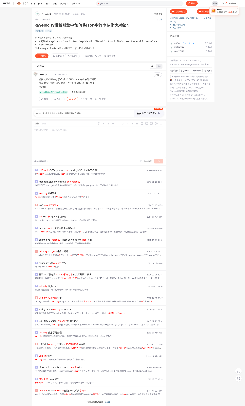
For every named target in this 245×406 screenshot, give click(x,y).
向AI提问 (206, 11)
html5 (49, 31)
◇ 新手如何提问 (177, 24)
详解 (50, 297)
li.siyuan (43, 74)
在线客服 (205, 64)
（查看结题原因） (189, 43)
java (48, 204)
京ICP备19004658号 (179, 76)
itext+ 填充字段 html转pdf (57, 228)
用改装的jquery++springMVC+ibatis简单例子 (69, 170)
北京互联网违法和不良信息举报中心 (185, 84)
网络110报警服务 (196, 87)
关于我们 (174, 70)
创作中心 (233, 3)
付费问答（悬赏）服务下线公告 (184, 18)
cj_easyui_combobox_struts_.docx (61, 367)
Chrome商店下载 (177, 91)
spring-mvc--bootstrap (55, 309)
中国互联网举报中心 (179, 87)
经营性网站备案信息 (199, 76)
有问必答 (46, 19)
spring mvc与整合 (52, 263)
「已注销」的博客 (43, 348)
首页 (37, 19)
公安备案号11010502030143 (186, 80)
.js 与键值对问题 (53, 251)
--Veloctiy (49, 378)
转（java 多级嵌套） (54, 216)
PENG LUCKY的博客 (44, 208)
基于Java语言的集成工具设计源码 (65, 274)
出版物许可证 (200, 95)
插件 (45, 355)
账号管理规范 (192, 91)
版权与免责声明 (177, 95)
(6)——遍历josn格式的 (62, 390)
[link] (37, 19)
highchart (48, 286)
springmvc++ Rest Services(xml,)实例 (65, 239)
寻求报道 (208, 70)
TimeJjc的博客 (41, 255)
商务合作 (197, 70)
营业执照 (204, 80)
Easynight (46, 14)
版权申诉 (189, 95)
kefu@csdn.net (192, 64)
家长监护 (207, 84)
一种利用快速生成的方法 (62, 344)
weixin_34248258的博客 (46, 394)
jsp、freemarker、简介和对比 (58, 320)
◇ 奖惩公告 (175, 27)
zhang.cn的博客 (42, 301)
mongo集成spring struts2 (59, 181)
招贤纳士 (185, 70)
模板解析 (48, 193)
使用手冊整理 (50, 332)
